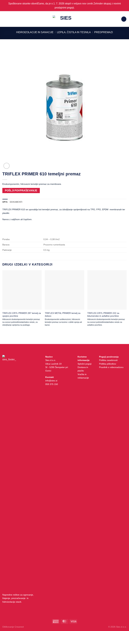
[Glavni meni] (4, 19)
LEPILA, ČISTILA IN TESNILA (74, 32)
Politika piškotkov (107, 364)
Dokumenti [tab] (16, 202)
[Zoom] (6, 166)
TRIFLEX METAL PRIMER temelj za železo (62, 314)
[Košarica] (123, 19)
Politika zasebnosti (108, 360)
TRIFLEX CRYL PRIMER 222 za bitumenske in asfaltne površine (103, 314)
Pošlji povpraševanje (21, 190)
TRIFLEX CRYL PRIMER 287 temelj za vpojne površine (21, 314)
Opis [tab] (5, 202)
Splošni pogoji (84, 364)
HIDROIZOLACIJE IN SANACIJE (34, 32)
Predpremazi (103, 32)
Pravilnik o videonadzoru (111, 367)
